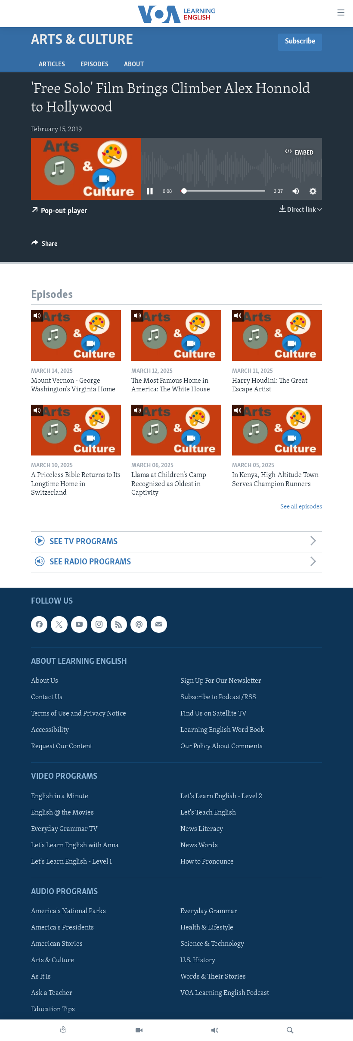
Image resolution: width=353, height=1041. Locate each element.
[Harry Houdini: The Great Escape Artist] (277, 335)
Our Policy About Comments (221, 746)
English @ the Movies (62, 812)
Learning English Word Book (222, 730)
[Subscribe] (159, 624)
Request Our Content (61, 746)
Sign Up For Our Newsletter (220, 681)
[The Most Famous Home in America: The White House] (176, 335)
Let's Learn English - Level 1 (71, 861)
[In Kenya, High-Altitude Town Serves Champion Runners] (277, 430)
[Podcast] (138, 624)
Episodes (94, 64)
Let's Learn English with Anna (75, 845)
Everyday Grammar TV (64, 828)
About (134, 64)
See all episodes (301, 507)
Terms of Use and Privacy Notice (78, 713)
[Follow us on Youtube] (79, 624)
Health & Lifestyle (206, 927)
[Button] (44, 246)
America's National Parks (68, 911)
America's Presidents (62, 927)
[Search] (290, 1030)
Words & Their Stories (213, 976)
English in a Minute (59, 796)
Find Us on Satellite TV (213, 713)
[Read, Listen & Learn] (63, 1030)
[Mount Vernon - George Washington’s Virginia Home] (76, 335)
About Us (44, 681)
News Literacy (201, 828)
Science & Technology (212, 944)
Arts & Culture (52, 960)
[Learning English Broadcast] (215, 1030)
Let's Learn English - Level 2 (221, 796)
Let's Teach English (208, 812)
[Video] (139, 1030)
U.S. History (197, 960)
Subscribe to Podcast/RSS (218, 697)
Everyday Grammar (208, 911)
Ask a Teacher (51, 993)
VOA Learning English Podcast (224, 993)
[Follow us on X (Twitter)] (59, 624)
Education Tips (53, 1009)
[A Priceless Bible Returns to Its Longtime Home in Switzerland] (76, 430)
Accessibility (50, 730)
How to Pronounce (207, 861)
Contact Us (46, 697)
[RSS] (119, 624)
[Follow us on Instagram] (99, 624)
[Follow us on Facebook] (39, 624)
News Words (199, 845)
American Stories (57, 944)
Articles (52, 64)
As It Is (41, 976)
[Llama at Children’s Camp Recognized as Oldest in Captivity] (176, 430)
